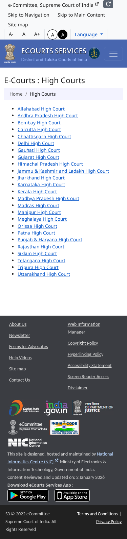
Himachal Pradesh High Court (50, 164)
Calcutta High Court (39, 129)
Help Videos (20, 358)
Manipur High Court (39, 212)
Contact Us (19, 380)
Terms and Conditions (97, 514)
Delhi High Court (36, 143)
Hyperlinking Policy (85, 354)
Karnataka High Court (41, 184)
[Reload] (108, 4)
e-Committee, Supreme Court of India (51, 5)
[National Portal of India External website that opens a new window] (56, 409)
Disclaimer (78, 388)
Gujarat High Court (38, 157)
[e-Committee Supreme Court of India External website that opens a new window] (27, 429)
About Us (17, 324)
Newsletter (19, 336)
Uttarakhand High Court (44, 274)
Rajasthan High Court (41, 246)
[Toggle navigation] (113, 53)
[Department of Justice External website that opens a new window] (93, 409)
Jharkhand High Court (41, 177)
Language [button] (87, 34)
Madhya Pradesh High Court (48, 198)
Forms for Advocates (28, 347)
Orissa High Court (37, 226)
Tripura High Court (38, 267)
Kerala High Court (37, 191)
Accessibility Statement (90, 366)
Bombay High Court (39, 122)
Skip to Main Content (81, 14)
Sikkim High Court (37, 253)
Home (16, 94)
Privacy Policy (109, 522)
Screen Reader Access (88, 377)
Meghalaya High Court (42, 219)
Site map (18, 24)
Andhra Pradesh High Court (48, 115)
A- (11, 34)
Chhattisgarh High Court (44, 136)
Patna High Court (36, 232)
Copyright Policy (83, 343)
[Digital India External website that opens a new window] (24, 409)
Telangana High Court (41, 260)
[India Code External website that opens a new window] (64, 429)
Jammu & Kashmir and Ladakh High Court (63, 171)
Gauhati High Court (39, 150)
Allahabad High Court (41, 108)
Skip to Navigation (28, 14)
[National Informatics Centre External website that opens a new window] (27, 444)
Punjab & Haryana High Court (50, 239)
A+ (37, 34)
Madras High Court (38, 205)
